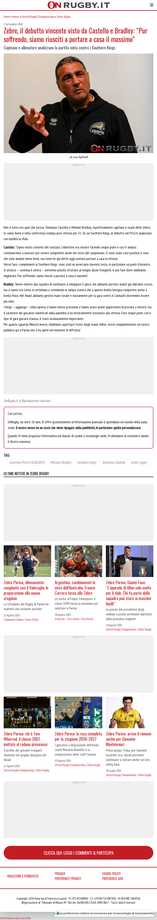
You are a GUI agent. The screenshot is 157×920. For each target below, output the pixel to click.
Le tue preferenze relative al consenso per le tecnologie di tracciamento (104, 913)
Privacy (60, 873)
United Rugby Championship (38, 16)
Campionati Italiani (14, 620)
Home (7, 16)
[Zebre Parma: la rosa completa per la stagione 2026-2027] (78, 713)
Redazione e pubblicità (22, 876)
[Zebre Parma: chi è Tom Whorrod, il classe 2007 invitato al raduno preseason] (27, 713)
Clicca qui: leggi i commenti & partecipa (78, 853)
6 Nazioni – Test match (67, 619)
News (16, 16)
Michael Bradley (60, 462)
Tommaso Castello (113, 462)
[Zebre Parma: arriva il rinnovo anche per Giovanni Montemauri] (129, 713)
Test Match (87, 619)
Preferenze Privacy (68, 878)
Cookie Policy (111, 873)
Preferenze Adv (112, 878)
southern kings (86, 462)
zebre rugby (139, 462)
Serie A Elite (32, 620)
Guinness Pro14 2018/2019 (26, 462)
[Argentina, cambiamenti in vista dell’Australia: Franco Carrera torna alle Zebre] (78, 561)
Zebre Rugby (63, 16)
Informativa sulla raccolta (15, 918)
